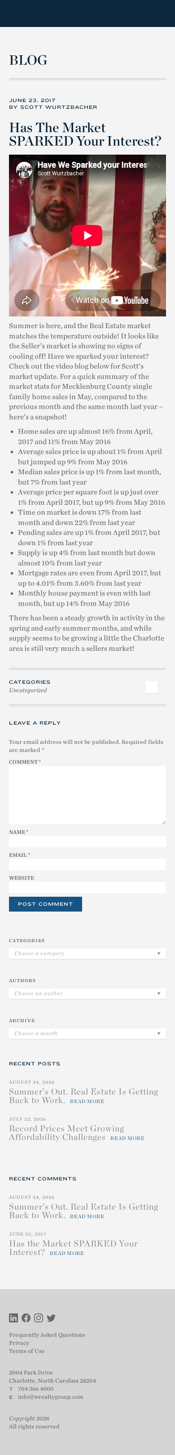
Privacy (19, 1342)
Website (21, 878)
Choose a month (36, 1033)
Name (18, 832)
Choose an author (38, 993)
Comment (25, 762)
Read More (87, 1101)
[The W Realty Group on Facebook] (26, 1319)
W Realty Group (41, 13)
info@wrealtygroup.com (50, 1396)
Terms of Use (27, 1351)
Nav (158, 13)
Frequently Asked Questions (47, 1334)
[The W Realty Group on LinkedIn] (13, 1319)
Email (19, 855)
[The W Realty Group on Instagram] (38, 1319)
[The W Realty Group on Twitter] (51, 1319)
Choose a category (39, 953)
